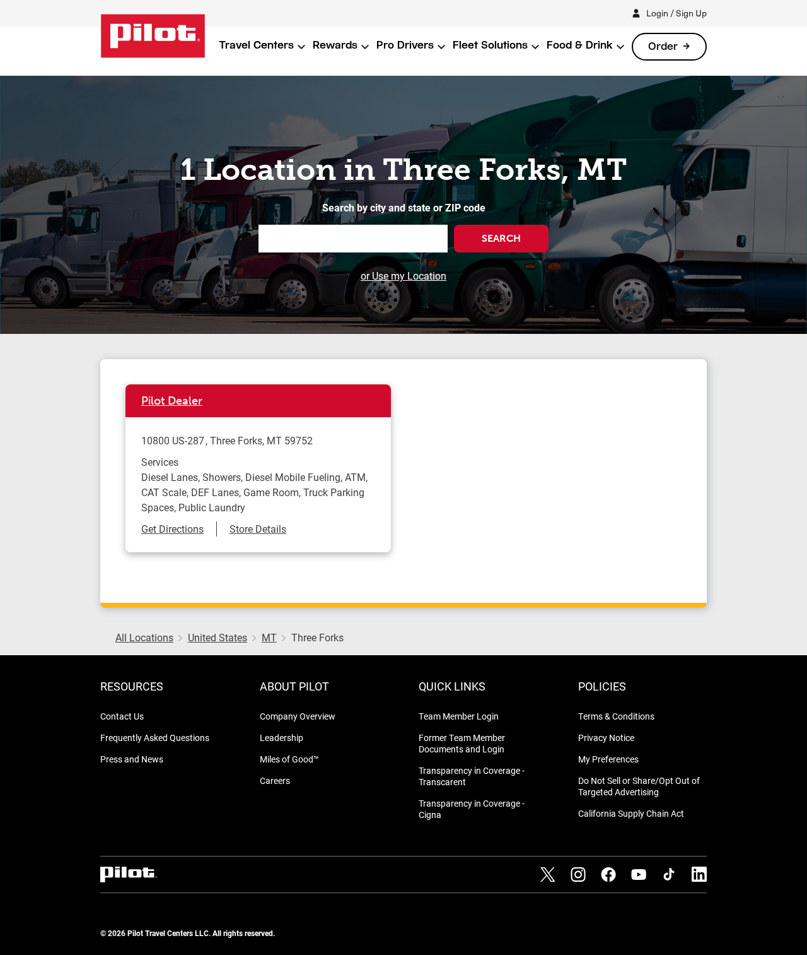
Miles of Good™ (289, 759)
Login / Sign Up (676, 13)
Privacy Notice (606, 738)
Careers (275, 780)
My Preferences (608, 759)
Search (501, 238)
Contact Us (122, 716)
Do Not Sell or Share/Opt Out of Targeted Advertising (639, 786)
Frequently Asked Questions (154, 738)
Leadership (281, 738)
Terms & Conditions (616, 716)
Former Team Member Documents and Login (462, 743)
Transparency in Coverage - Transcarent (472, 776)
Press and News (131, 759)
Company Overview (297, 716)
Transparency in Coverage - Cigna (472, 809)
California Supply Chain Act (631, 813)
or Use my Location (403, 275)
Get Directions (172, 528)
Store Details (257, 528)
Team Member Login (459, 716)
